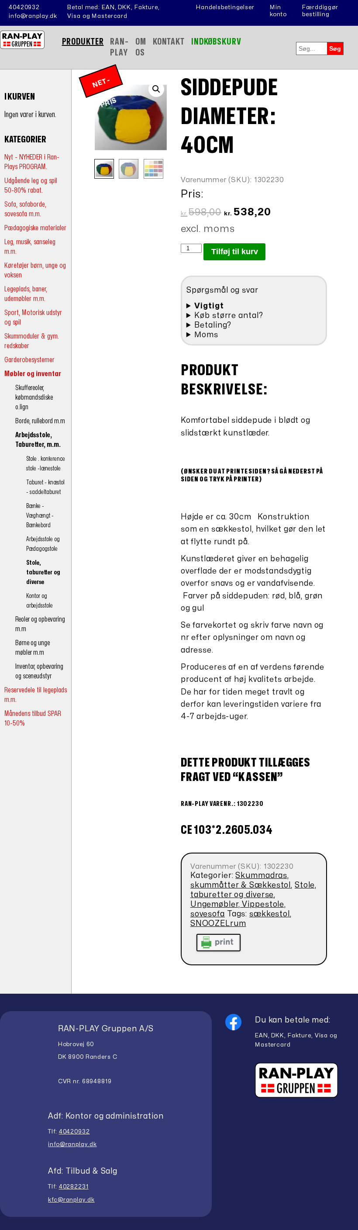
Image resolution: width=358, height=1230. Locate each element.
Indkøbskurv (216, 42)
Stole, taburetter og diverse (43, 572)
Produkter (83, 42)
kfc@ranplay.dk (71, 1199)
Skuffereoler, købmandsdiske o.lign (34, 397)
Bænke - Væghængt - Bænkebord (40, 515)
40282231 (74, 1186)
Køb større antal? (228, 315)
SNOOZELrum (218, 923)
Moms (206, 335)
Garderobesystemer (29, 359)
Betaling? (212, 325)
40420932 (24, 7)
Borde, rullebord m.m (40, 421)
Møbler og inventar (32, 373)
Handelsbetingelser (225, 7)
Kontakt (169, 42)
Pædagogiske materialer (35, 227)
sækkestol (269, 914)
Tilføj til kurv (234, 251)
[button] (156, 89)
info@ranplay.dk (33, 16)
